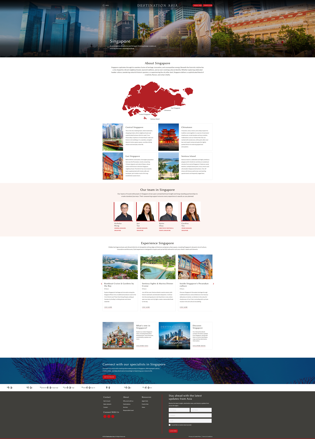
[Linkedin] (108, 416)
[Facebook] (104, 416)
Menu (107, 5)
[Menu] (104, 5)
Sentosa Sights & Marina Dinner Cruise (157, 284)
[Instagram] (112, 416)
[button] (101, 284)
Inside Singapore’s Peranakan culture (194, 284)
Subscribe (173, 431)
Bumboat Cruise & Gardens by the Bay (119, 284)
